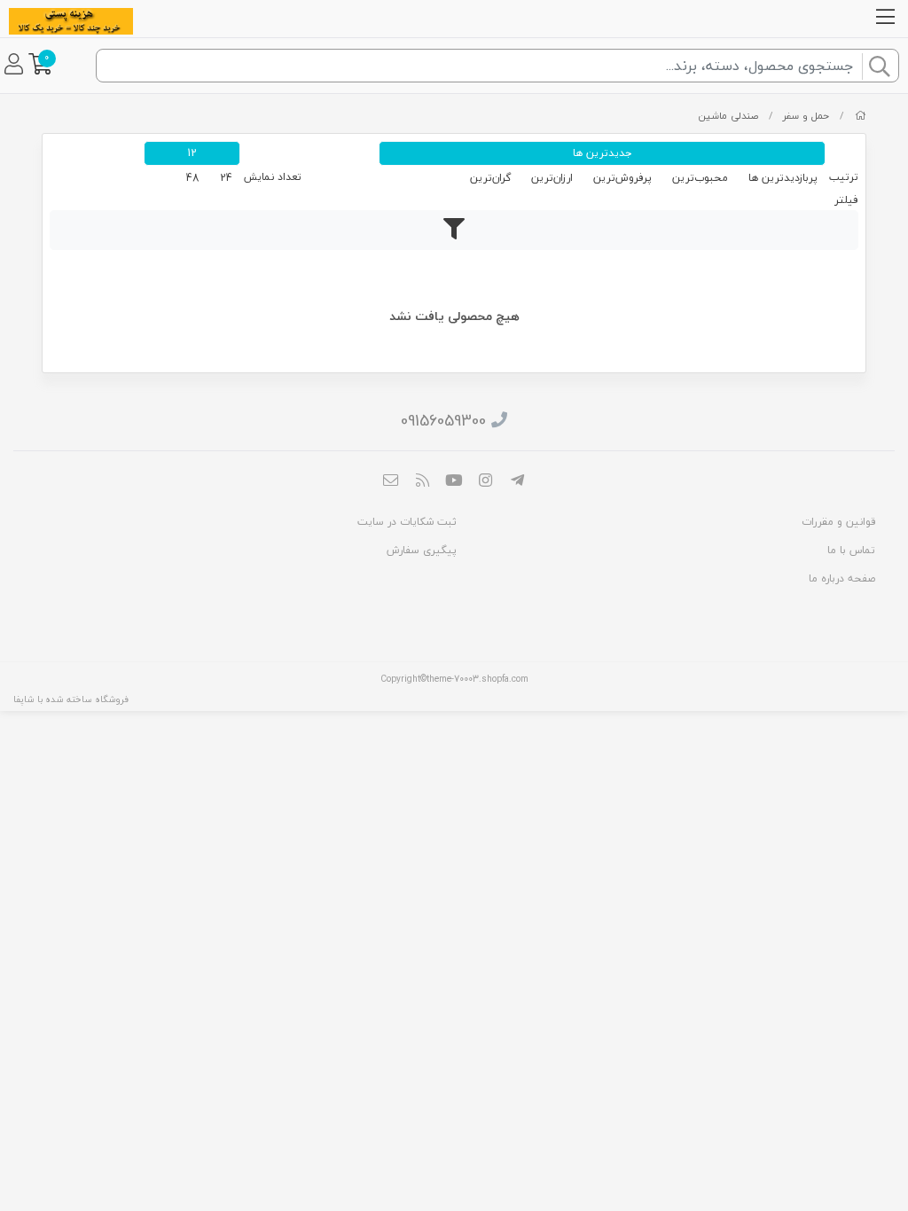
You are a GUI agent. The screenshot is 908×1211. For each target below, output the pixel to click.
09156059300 (443, 420)
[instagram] (486, 482)
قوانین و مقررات (838, 521)
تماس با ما (851, 550)
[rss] (423, 482)
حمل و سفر (806, 115)
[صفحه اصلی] (860, 115)
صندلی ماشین (728, 115)
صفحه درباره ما (842, 578)
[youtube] (454, 482)
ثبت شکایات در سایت (407, 521)
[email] (391, 482)
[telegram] (517, 482)
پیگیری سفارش (422, 550)
